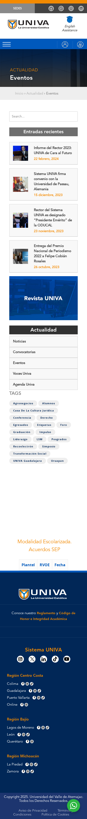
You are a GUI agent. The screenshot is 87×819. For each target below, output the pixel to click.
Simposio (48, 446)
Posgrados (59, 439)
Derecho (46, 417)
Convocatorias (24, 352)
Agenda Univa (24, 384)
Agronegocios (23, 403)
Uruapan (57, 460)
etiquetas (44, 425)
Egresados (20, 425)
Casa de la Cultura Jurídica (33, 410)
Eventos (19, 363)
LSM (39, 439)
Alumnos (48, 403)
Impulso (45, 432)
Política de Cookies (55, 814)
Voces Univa (22, 374)
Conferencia (22, 417)
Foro (63, 425)
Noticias (19, 341)
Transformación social (29, 453)
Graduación (21, 432)
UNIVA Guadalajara (27, 460)
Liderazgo (20, 439)
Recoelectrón (23, 446)
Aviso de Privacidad (33, 810)
